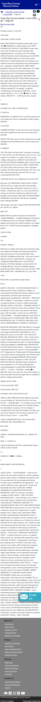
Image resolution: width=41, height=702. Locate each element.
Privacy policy (27, 701)
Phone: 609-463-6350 (12, 685)
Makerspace (9, 663)
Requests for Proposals (12, 636)
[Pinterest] (18, 693)
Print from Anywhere (12, 665)
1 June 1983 (7, 14)
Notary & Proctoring (11, 668)
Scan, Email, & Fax (11, 671)
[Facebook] (34, 11)
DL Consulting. (13, 697)
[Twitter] (38, 11)
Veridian (10, 701)
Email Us (8, 688)
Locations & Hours (11, 630)
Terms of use (36, 701)
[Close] (20, 593)
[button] (36, 4)
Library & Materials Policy (13, 649)
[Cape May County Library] (2, 12)
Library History (9, 627)
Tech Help (8, 674)
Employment (9, 624)
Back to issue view (7, 24)
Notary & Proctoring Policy (14, 652)
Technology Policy (11, 655)
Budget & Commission (12, 643)
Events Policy (9, 646)
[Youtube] (23, 693)
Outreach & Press (10, 633)
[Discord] (6, 693)
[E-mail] (34, 15)
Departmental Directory (13, 682)
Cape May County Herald (14, 12)
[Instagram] (14, 693)
